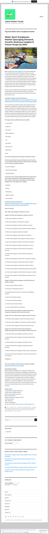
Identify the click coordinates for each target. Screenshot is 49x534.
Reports (7, 497)
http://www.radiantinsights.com (26, 404)
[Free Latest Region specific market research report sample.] (11, 517)
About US (7, 509)
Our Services (8, 500)
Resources (7, 503)
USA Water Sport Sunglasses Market (22, 409)
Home (6, 492)
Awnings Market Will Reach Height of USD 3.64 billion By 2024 (21, 467)
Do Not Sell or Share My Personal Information (33, 520)
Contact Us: (7, 512)
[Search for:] (20, 419)
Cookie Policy (26, 532)
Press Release (8, 494)
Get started (34, 1)
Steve (8, 407)
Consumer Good (21, 407)
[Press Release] (8, 517)
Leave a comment (17, 410)
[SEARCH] (35, 420)
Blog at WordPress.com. (19, 520)
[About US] (21, 517)
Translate (15, 484)
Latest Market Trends (14, 21)
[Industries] (18, 517)
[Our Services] (13, 517)
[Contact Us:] (23, 517)
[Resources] (16, 517)
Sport (25, 407)
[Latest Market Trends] (6, 517)
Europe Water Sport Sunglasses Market (22, 408)
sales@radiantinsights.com (15, 394)
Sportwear (29, 407)
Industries (7, 506)
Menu (41, 16)
